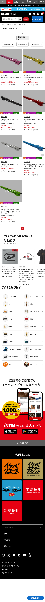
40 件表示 (35, 44)
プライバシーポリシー (9, 562)
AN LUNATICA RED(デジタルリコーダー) (33, 120)
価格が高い (7, 44)
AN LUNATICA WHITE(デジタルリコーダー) (11, 165)
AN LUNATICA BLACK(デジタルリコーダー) (11, 120)
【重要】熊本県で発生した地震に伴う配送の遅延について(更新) (22, 5)
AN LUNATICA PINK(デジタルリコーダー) (11, 78)
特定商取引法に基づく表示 (10, 566)
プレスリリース (7, 573)
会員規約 (5, 569)
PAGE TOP (24, 443)
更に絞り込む (21, 38)
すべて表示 (21, 44)
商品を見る (35, 598)
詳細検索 (26, 19)
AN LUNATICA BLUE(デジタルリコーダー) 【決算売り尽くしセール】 (34, 165)
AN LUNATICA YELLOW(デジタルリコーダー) (33, 78)
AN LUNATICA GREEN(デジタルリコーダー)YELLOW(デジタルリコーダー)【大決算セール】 (11, 211)
